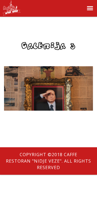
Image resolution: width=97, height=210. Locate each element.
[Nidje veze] (11, 12)
